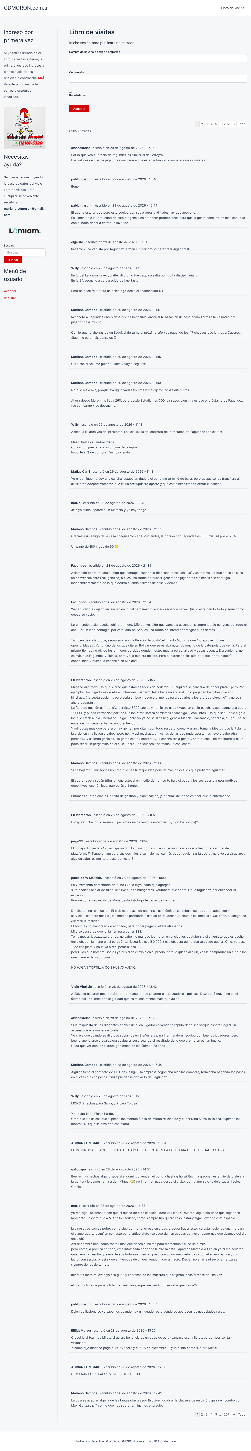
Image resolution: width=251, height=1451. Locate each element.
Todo (242, 124)
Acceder (10, 291)
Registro (10, 298)
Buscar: (9, 245)
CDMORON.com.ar (26, 8)
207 (226, 124)
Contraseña (76, 72)
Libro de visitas (232, 8)
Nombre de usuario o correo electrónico (94, 51)
